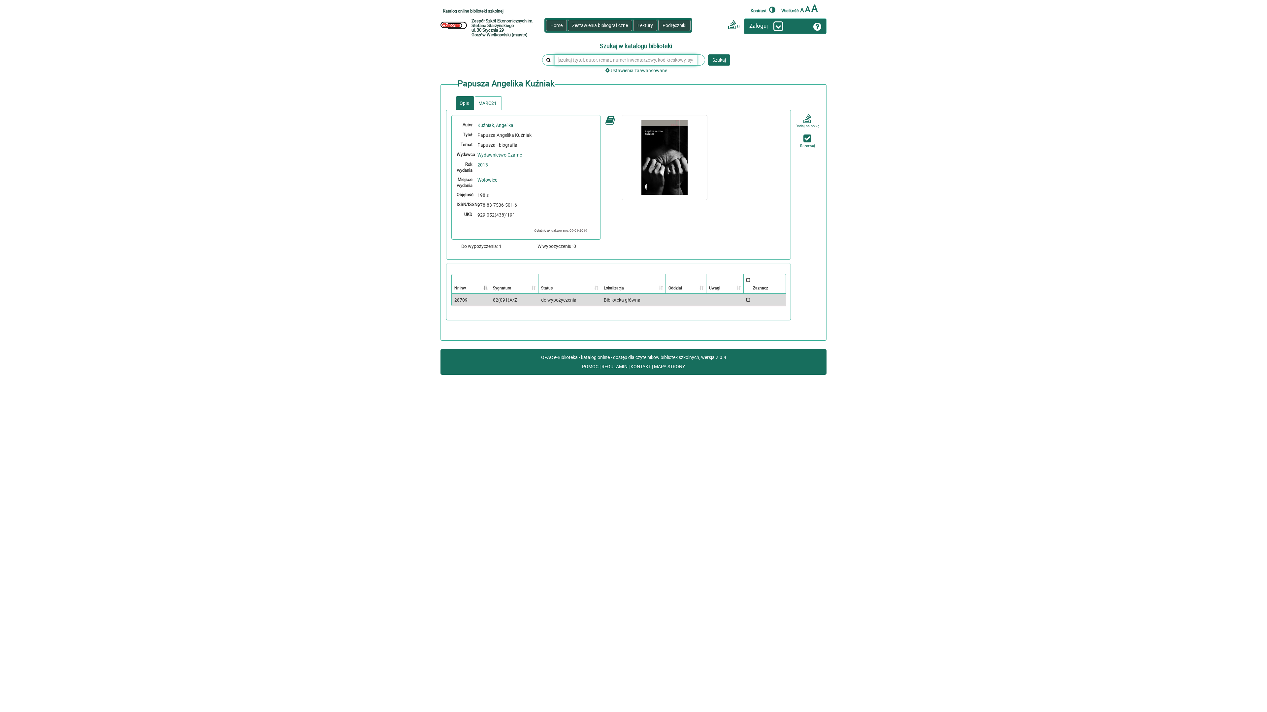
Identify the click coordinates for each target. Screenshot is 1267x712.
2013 (482, 165)
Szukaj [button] (719, 60)
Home (556, 25)
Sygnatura (502, 287)
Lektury (645, 25)
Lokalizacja (614, 287)
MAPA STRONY (669, 366)
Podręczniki (674, 25)
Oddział (675, 287)
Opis (464, 103)
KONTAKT (641, 366)
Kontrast (759, 10)
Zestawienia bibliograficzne (600, 25)
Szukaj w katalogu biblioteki (636, 46)
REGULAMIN (615, 366)
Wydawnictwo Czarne (499, 155)
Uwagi (714, 287)
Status (547, 287)
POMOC (591, 366)
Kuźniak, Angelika (495, 125)
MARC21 (487, 103)
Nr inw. (460, 287)
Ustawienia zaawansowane (638, 70)
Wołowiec (487, 180)
